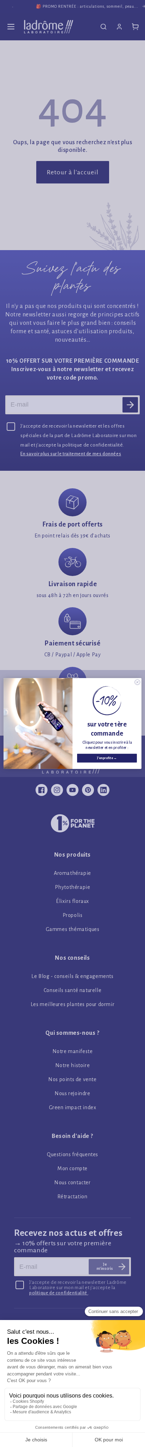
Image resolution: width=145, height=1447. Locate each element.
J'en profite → (107, 758)
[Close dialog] (137, 682)
